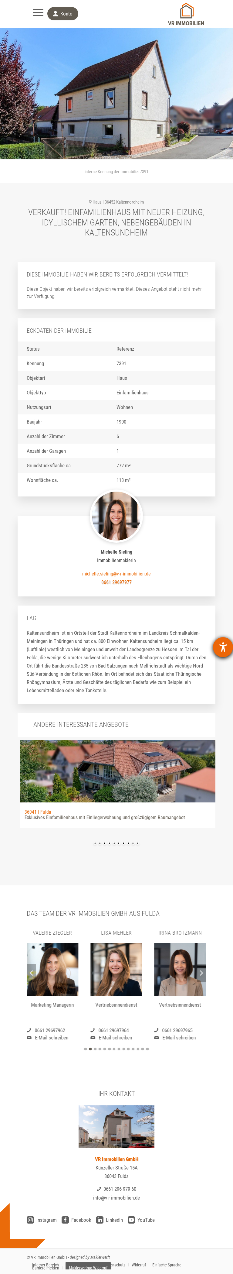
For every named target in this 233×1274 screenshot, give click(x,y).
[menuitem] (35, 14)
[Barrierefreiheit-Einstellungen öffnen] (223, 647)
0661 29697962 (50, 1030)
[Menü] (35, 14)
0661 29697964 (114, 1030)
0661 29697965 (177, 1030)
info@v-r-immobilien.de (116, 1198)
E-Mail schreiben (51, 1038)
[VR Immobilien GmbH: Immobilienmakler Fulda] (186, 14)
